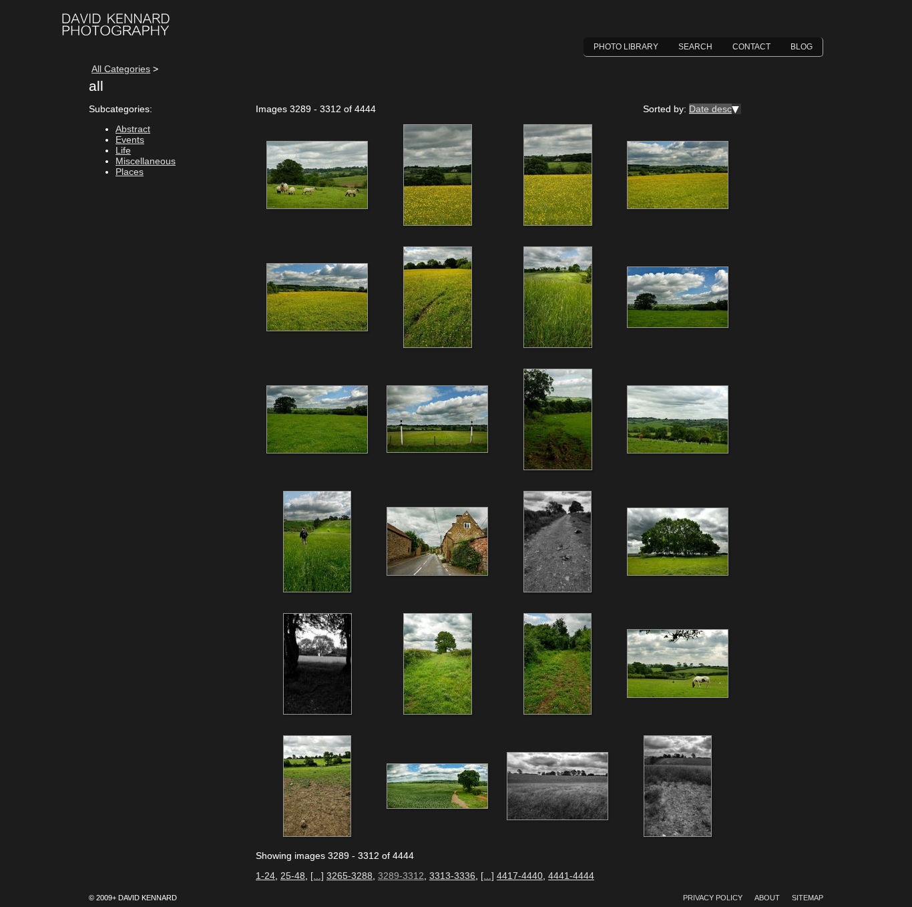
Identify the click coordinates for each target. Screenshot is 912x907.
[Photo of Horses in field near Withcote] (678, 420)
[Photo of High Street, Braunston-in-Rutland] (437, 542)
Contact (751, 46)
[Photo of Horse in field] (678, 664)
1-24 (265, 875)
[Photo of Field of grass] (557, 787)
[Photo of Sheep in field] (317, 176)
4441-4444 (571, 875)
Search (695, 46)
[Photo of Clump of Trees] (678, 542)
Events (130, 139)
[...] (317, 875)
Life (123, 150)
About (767, 898)
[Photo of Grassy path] (557, 664)
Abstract (133, 129)
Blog (801, 46)
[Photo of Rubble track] (557, 542)
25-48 (292, 875)
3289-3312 (401, 875)
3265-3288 (349, 875)
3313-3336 (452, 875)
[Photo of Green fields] (678, 298)
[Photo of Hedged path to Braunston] (437, 664)
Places (130, 171)
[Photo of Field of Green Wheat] (437, 787)
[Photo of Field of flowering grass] (557, 298)
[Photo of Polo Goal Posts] (437, 420)
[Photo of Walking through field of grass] (317, 542)
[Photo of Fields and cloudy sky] (317, 787)
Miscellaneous (146, 161)
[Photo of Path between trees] (317, 664)
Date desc (710, 109)
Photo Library (626, 46)
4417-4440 (520, 875)
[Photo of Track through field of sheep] (557, 420)
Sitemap (807, 898)
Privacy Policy (712, 898)
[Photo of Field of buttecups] (437, 176)
